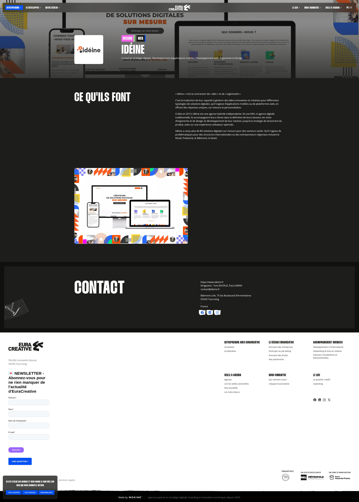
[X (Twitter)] (329, 400)
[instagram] (217, 312)
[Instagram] (324, 400)
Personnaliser (46, 492)
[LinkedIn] (319, 400)
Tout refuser (30, 492)
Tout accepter (13, 492)
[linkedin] (209, 312)
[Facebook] (315, 400)
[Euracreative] (179, 7)
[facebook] (202, 312)
